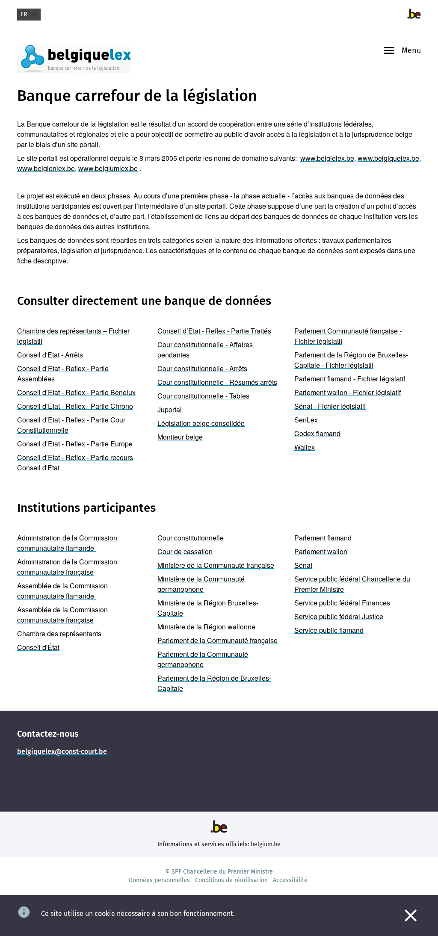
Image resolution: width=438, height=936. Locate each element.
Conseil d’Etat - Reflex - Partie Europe (75, 444)
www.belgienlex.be (46, 168)
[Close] (410, 915)
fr (24, 14)
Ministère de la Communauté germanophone (201, 584)
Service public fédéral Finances (342, 603)
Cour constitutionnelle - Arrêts (202, 368)
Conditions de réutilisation (231, 880)
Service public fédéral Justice (338, 616)
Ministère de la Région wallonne (206, 627)
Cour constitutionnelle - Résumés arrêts (217, 382)
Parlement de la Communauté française (217, 640)
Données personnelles (159, 880)
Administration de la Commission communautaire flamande (67, 543)
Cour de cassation (185, 551)
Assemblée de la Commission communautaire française (62, 615)
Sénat (303, 565)
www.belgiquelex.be (388, 158)
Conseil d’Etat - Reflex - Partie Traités (214, 331)
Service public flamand (329, 630)
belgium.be (266, 844)
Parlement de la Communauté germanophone (202, 659)
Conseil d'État (38, 647)
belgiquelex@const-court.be (62, 751)
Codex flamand (317, 433)
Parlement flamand (323, 538)
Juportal (169, 409)
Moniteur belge (180, 437)
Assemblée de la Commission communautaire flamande (62, 591)
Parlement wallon (320, 551)
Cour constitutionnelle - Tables (203, 396)
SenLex (306, 420)
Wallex (304, 447)
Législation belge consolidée (201, 423)
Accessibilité (290, 880)
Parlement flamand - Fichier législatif (349, 379)
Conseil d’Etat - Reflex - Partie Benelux (76, 392)
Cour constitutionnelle (190, 538)
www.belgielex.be (327, 158)
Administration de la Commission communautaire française (67, 567)
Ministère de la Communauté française (215, 565)
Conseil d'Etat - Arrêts (50, 355)
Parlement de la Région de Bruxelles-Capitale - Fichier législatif (351, 360)
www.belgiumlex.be (108, 168)
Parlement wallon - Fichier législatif (347, 392)
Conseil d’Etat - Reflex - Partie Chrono (75, 406)
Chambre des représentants (59, 633)
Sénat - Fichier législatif (330, 406)
